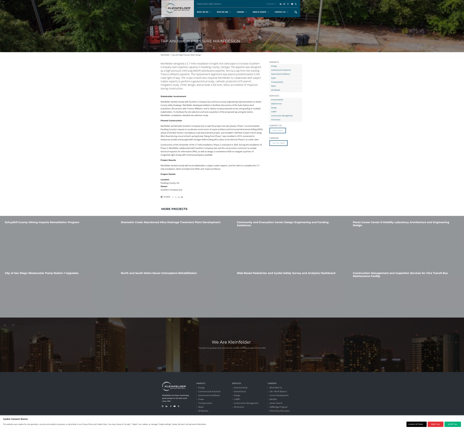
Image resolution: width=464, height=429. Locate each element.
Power (273, 78)
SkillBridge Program (279, 407)
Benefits (273, 399)
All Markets (275, 90)
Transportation (277, 82)
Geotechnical (276, 104)
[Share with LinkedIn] (179, 197)
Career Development (279, 395)
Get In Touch (277, 130)
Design (274, 107)
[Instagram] (284, 4)
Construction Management (282, 115)
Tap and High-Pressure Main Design (186, 55)
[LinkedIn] (281, 4)
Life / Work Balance (278, 391)
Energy (274, 66)
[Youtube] (292, 4)
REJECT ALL (435, 424)
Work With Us (276, 387)
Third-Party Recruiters (280, 411)
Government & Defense (280, 74)
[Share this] (173, 197)
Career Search (276, 403)
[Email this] (182, 197)
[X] (295, 4)
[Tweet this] (176, 197)
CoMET (274, 111)
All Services (275, 119)
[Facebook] (287, 4)
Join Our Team (278, 143)
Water (273, 86)
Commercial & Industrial (281, 70)
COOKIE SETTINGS (415, 424)
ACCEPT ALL (452, 424)
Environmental (277, 100)
